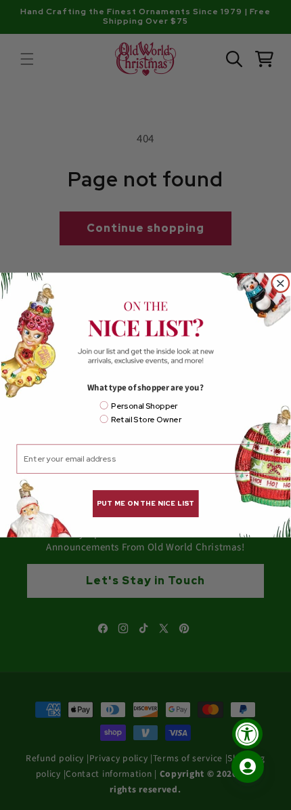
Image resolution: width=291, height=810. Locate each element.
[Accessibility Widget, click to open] (247, 733)
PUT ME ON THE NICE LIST (145, 503)
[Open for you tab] (247, 766)
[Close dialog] (280, 283)
